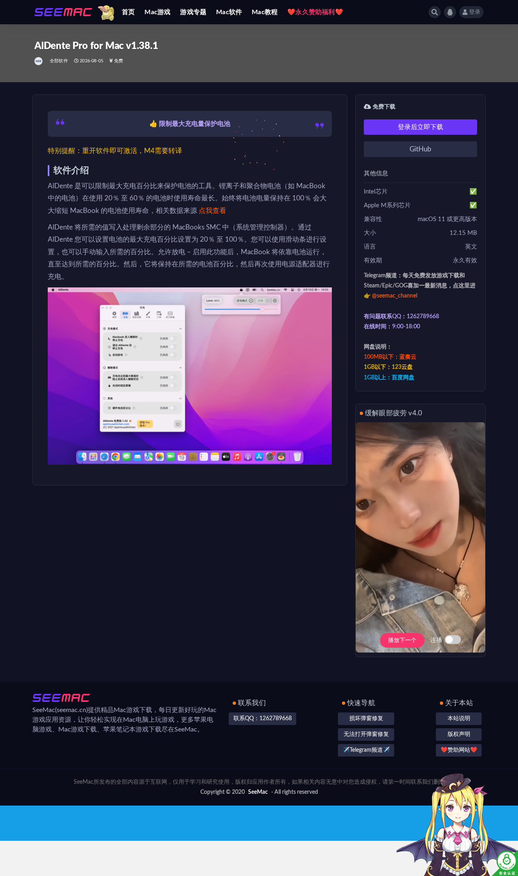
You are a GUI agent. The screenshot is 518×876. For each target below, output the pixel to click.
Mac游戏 (157, 12)
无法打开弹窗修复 (366, 734)
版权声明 (459, 734)
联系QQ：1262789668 (263, 718)
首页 (128, 12)
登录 (474, 12)
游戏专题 (193, 12)
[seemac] (39, 61)
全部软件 (59, 61)
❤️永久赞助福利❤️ (315, 12)
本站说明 (459, 718)
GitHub (420, 149)
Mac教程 (265, 12)
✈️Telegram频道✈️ (366, 750)
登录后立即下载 (420, 127)
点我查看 (212, 210)
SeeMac (258, 792)
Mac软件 (229, 12)
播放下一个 (402, 640)
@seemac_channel (394, 296)
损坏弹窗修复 (366, 718)
